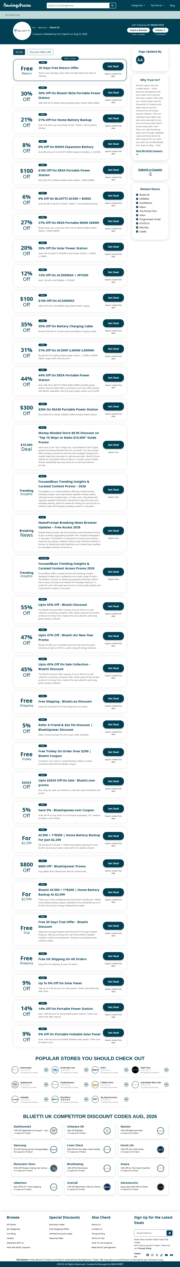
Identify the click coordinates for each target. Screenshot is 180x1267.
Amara (125, 1164)
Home (32, 27)
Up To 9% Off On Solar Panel (60, 983)
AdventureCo (129, 1182)
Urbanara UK (75, 1126)
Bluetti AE (144, 194)
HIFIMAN (144, 198)
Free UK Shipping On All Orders (62, 959)
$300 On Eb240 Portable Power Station (68, 409)
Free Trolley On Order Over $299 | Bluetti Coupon (64, 753)
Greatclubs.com (67, 1067)
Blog (172, 5)
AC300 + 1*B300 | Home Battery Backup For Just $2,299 (69, 837)
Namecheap (25, 1067)
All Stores (11, 1224)
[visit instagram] (152, 1255)
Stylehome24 (26, 1082)
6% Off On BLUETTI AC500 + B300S (64, 198)
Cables (143, 231)
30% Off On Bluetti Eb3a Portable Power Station (69, 95)
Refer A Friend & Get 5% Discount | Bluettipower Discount (65, 727)
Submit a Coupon (150, 169)
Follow (159, 30)
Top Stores (157, 5)
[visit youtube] (166, 1255)
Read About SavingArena (104, 1247)
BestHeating (75, 1164)
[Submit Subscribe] (169, 1233)
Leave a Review (138, 30)
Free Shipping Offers (59, 1229)
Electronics (42, 27)
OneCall (72, 1182)
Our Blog (11, 1233)
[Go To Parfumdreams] (86, 1085)
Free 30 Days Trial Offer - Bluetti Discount (63, 924)
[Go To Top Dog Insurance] (126, 1099)
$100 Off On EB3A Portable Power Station (64, 172)
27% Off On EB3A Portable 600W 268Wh (68, 222)
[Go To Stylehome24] (46, 1085)
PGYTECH (144, 223)
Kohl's (103, 1067)
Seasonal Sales (56, 1238)
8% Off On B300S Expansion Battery (66, 147)
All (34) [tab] (19, 52)
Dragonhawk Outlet (150, 219)
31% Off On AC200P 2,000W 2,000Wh (66, 350)
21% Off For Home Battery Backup (65, 120)
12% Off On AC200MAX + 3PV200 (63, 275)
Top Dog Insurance (108, 1097)
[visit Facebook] (147, 1255)
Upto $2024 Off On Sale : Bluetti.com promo (66, 782)
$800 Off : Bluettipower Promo (62, 866)
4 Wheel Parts (106, 1082)
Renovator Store (24, 1164)
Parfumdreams (67, 1082)
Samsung (20, 1145)
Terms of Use (98, 1238)
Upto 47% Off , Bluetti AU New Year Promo (65, 637)
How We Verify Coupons (18, 1247)
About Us (96, 1224)
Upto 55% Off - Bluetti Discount (62, 604)
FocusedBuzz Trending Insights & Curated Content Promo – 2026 (63, 483)
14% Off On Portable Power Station (65, 1008)
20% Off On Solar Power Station (62, 248)
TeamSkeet (65, 1097)
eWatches (20, 1182)
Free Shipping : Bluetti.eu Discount (65, 701)
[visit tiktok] (161, 1255)
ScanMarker (145, 202)
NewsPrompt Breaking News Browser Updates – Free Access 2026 (67, 524)
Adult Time (145, 1067)
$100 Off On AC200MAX (56, 300)
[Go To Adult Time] (166, 1070)
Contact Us (97, 1229)
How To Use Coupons (102, 1242)
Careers (10, 1238)
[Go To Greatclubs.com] (86, 1070)
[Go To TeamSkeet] (86, 1099)
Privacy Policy (98, 1233)
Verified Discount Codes (60, 1233)
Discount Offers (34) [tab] (40, 52)
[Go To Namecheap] (46, 1070)
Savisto (125, 1126)
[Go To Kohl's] (126, 1070)
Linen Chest (75, 1145)
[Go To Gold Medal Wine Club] (166, 1085)
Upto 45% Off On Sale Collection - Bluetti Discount (64, 666)
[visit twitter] (157, 1255)
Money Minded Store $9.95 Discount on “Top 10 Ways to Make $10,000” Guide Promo (68, 437)
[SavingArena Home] (18, 5)
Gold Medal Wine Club (150, 1082)
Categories (137, 5)
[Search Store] (112, 5)
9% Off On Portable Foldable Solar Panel (69, 1034)
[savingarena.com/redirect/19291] (22, 30)
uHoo (142, 215)
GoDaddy (24, 1097)
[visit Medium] (171, 1255)
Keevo (142, 207)
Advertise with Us (15, 1242)
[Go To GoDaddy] (46, 1099)
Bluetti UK (156, 25)
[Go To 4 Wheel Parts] (126, 1085)
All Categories (13, 1229)
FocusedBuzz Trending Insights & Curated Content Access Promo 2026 (66, 565)
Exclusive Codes (57, 1224)
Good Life (127, 1145)
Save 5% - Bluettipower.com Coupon (66, 810)
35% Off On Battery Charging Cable (65, 326)
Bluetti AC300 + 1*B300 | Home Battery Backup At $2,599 (68, 892)
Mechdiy (143, 227)
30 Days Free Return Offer (59, 68)
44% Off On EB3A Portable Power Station (63, 377)
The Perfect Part (148, 211)
